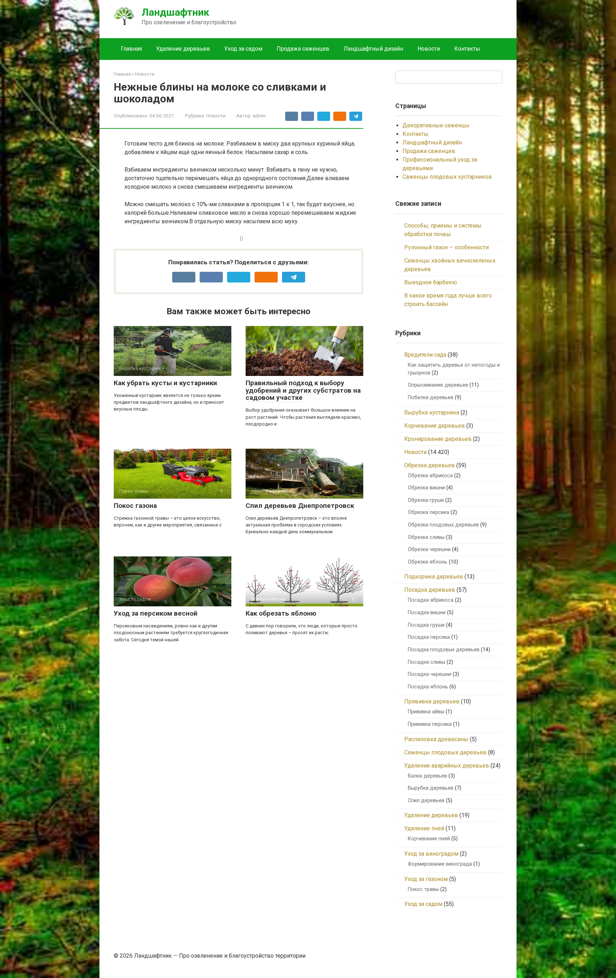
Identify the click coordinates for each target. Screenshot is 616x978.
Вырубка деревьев (430, 788)
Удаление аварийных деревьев (446, 765)
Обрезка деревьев (429, 465)
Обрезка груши (426, 500)
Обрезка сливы (426, 537)
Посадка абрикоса (430, 600)
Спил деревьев (426, 801)
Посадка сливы (426, 662)
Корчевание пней (429, 839)
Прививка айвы (426, 712)
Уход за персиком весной (155, 613)
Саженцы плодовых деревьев (445, 752)
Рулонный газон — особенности (446, 247)
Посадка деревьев (429, 589)
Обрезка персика (428, 512)
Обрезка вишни (426, 488)
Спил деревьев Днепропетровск (300, 505)
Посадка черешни (429, 674)
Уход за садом (243, 48)
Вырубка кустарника (431, 412)
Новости (428, 48)
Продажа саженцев (303, 48)
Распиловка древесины (436, 739)
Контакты (467, 48)
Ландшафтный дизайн (373, 48)
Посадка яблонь (428, 687)
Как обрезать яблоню (281, 613)
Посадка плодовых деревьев (443, 650)
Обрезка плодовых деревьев (443, 525)
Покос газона (135, 505)
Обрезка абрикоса (430, 476)
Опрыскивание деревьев (438, 385)
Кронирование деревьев (438, 438)
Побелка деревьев (430, 397)
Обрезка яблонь (427, 562)
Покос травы (423, 889)
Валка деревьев (427, 776)
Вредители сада (425, 354)
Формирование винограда (440, 864)
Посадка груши (426, 625)
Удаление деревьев (183, 48)
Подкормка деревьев (433, 576)
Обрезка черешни (429, 549)
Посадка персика (429, 637)
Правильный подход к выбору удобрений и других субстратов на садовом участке (303, 390)
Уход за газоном (426, 879)
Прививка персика (430, 724)
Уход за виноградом (431, 853)
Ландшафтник (175, 12)
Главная (131, 48)
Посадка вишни (427, 613)
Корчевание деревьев (434, 425)
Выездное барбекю (430, 282)
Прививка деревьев (432, 701)
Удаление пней (424, 828)
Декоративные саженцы (435, 125)
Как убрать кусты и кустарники (165, 383)
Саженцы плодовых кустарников (447, 176)
